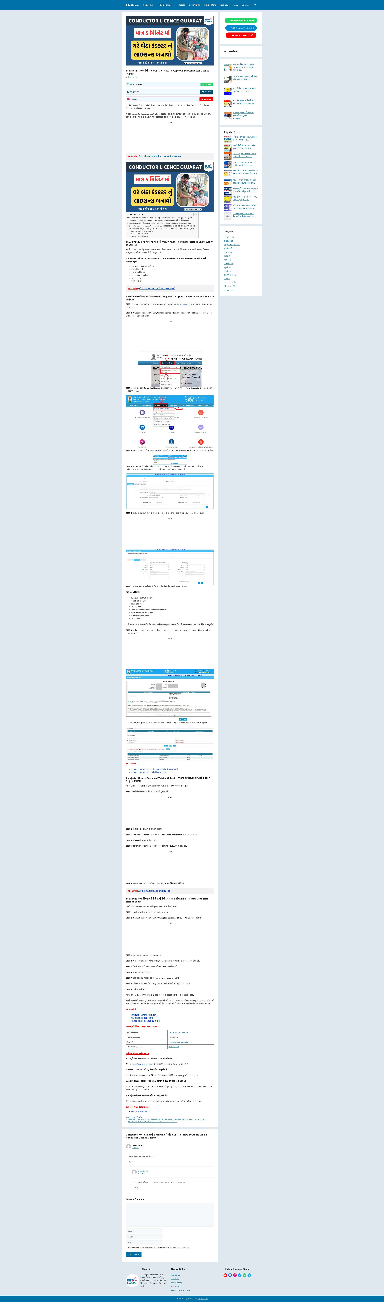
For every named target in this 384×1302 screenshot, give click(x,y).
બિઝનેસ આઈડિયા (210, 5)
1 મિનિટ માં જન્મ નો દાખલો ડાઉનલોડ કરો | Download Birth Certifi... (245, 207)
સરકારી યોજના (148, 5)
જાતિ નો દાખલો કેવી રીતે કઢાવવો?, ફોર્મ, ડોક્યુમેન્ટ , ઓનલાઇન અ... (244, 181)
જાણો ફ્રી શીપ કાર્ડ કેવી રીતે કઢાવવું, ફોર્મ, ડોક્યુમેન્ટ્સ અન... (245, 198)
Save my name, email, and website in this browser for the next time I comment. (159, 1247)
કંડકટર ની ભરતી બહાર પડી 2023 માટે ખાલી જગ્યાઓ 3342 (160, 156)
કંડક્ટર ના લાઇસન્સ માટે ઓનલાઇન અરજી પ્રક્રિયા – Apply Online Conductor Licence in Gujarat (160, 223)
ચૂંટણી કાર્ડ (227, 267)
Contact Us (175, 1275)
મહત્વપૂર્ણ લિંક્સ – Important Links (142, 231)
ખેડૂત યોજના (228, 252)
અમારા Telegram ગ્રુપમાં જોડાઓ (242, 28)
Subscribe (207, 99)
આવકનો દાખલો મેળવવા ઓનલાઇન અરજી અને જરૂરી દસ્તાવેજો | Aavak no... (245, 173)
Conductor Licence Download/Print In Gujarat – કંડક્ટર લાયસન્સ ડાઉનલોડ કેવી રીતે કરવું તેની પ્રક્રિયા (162, 226)
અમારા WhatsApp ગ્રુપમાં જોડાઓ (242, 20)
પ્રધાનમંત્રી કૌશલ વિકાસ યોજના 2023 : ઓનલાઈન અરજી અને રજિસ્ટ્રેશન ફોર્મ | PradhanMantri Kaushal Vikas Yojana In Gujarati (166, 1119)
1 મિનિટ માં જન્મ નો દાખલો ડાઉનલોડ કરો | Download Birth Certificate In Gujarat (152, 1122)
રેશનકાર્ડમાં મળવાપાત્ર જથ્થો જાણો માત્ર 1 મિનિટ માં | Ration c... (244, 163)
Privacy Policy (176, 1282)
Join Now (207, 84)
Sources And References (140, 236)
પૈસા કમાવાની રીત (194, 5)
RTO (129, 1117)
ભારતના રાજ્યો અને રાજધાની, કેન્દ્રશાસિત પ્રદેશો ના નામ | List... (244, 215)
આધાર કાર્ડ (228, 256)
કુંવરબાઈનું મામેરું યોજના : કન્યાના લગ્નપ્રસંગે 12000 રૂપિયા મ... (244, 155)
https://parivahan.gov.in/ (178, 1032)
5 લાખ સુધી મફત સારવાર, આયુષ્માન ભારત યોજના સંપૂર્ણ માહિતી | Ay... (245, 190)
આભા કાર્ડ (227, 259)
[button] (255, 5)
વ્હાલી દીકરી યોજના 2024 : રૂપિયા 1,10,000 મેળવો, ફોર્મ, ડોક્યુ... (244, 147)
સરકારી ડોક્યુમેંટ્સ (165, 5)
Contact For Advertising (241, 5)
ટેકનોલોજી (227, 271)
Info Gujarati (133, 5)
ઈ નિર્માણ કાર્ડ (228, 263)
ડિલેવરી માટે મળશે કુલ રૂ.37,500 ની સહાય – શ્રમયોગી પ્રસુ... (245, 138)
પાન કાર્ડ (227, 278)
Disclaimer (175, 1286)
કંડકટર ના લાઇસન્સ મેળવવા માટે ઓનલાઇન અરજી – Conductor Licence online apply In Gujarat (160, 217)
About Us (175, 1278)
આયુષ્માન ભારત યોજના (232, 244)
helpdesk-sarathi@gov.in (178, 1042)
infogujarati (143, 1171)
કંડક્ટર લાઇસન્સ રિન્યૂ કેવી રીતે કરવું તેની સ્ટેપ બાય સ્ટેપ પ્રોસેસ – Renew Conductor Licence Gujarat (161, 228)
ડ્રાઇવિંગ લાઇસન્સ (230, 275)
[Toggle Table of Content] (194, 214)
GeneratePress (203, 1299)
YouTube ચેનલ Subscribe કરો (242, 35)
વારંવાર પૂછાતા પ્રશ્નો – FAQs (140, 233)
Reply (131, 1162)
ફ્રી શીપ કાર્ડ (228, 248)
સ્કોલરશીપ (181, 5)
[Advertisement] (170, 138)
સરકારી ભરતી (224, 5)
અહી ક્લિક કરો (173, 1046)
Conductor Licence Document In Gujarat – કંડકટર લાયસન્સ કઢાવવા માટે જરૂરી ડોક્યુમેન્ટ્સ (159, 220)
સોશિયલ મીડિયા (229, 290)
